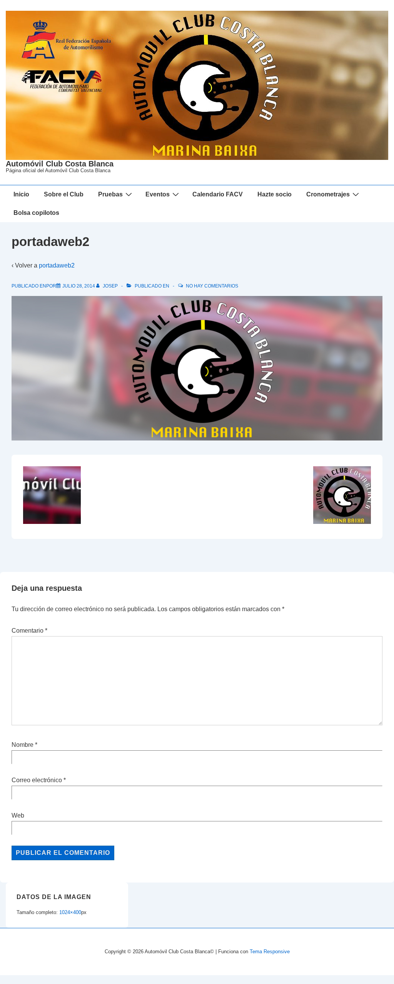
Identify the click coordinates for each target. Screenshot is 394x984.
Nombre (22, 744)
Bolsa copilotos (36, 212)
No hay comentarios (212, 286)
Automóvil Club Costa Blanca (60, 164)
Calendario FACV (217, 194)
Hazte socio (274, 194)
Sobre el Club (63, 194)
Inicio (21, 194)
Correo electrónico (37, 780)
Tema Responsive (270, 951)
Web (18, 815)
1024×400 (70, 912)
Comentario (29, 630)
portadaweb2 (57, 265)
